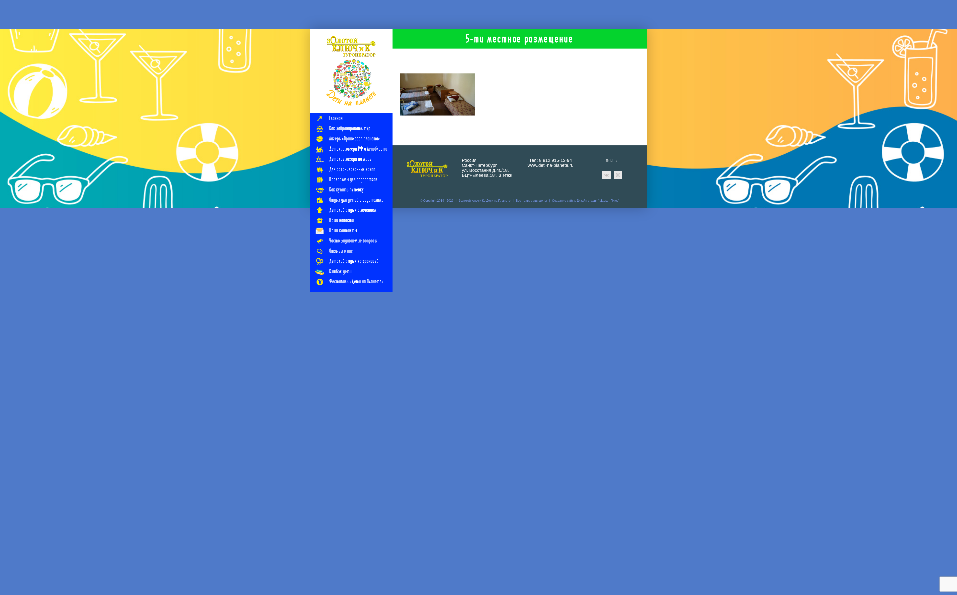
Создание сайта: (564, 200)
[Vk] (606, 175)
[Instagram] (618, 175)
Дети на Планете (498, 200)
